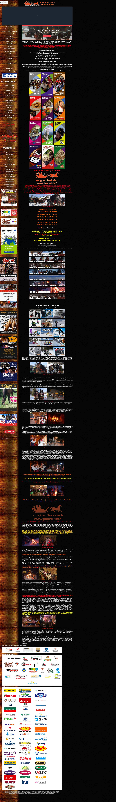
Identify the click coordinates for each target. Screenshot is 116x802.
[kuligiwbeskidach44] (55, 471)
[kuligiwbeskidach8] (55, 373)
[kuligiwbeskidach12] (55, 399)
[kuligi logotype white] (47, 184)
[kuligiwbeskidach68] (30, 545)
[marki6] (35, 120)
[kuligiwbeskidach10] (38, 399)
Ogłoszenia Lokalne (6, 438)
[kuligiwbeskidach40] (55, 445)
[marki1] (48, 168)
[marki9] (59, 144)
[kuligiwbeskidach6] (38, 373)
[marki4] (47, 95)
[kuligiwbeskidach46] (31, 627)
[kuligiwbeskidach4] (56, 205)
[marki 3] (59, 95)
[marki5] (35, 95)
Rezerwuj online (47, 36)
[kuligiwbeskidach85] (48, 545)
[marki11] (47, 144)
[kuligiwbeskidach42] (30, 579)
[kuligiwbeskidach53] (38, 471)
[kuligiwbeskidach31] (38, 445)
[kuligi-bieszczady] (47, 292)
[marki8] (59, 120)
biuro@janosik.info (49, 228)
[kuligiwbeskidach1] (38, 205)
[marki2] (59, 168)
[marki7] (47, 120)
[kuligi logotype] (47, 520)
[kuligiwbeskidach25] (38, 423)
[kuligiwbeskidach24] (56, 423)
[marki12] (35, 168)
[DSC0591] (48, 627)
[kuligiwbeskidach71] (38, 495)
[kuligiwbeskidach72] (48, 579)
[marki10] (35, 144)
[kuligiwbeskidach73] (55, 495)
